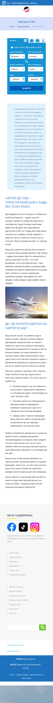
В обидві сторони (35, 47)
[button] (4, 3)
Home (12, 26)
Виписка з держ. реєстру (18, 600)
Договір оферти (13, 651)
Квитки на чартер (16, 587)
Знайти (26, 88)
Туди (12, 75)
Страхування (14, 566)
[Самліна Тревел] (26, 9)
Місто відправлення (35, 52)
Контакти (13, 613)
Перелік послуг (15, 604)
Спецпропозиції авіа (17, 575)
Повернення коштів (15, 645)
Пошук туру (14, 570)
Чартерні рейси (23, 26)
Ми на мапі (13, 609)
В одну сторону (19, 47)
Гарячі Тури (14, 553)
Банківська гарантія (17, 595)
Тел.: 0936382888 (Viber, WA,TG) (22, 3)
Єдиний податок (15, 591)
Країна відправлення (17, 52)
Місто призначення (35, 65)
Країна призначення (17, 65)
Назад (30, 75)
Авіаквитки (13, 561)
